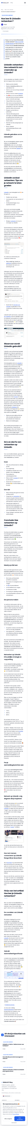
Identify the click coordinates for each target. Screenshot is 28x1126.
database (14, 407)
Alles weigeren (8, 1118)
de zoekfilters (7, 316)
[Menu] (25, 2)
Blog (12, 2)
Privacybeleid (15, 1114)
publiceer (8, 263)
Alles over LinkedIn (9, 9)
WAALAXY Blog (7, 1082)
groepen (16, 478)
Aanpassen (14, 1122)
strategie (20, 93)
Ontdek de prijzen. (10, 1005)
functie (16, 396)
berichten (9, 862)
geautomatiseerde (9, 1009)
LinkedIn (6, 192)
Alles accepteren (20, 1118)
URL (9, 585)
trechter (21, 731)
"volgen (12, 827)
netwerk (18, 148)
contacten (13, 221)
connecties (16, 496)
